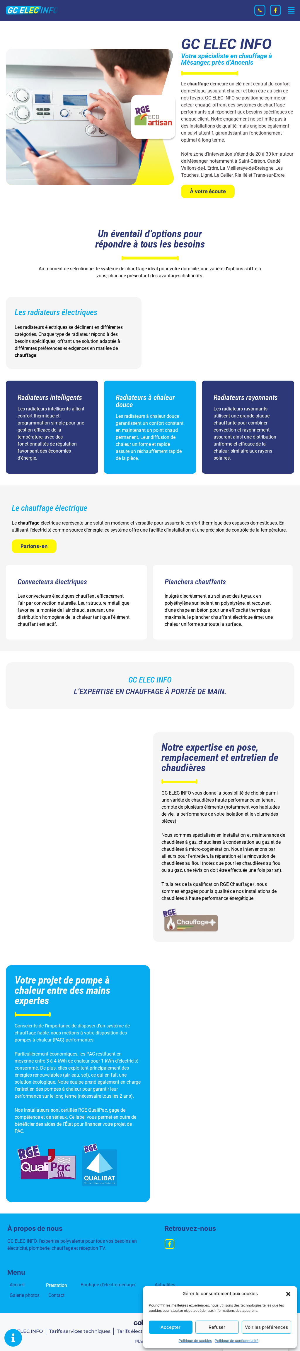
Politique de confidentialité (236, 1340)
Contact (56, 1295)
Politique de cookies (195, 1340)
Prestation (56, 1285)
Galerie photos (25, 1295)
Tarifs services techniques (79, 1331)
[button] (288, 1294)
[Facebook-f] (275, 10)
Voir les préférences (266, 1327)
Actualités (160, 1285)
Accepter (170, 1327)
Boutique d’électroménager (108, 1285)
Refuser (217, 1327)
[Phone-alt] (259, 10)
